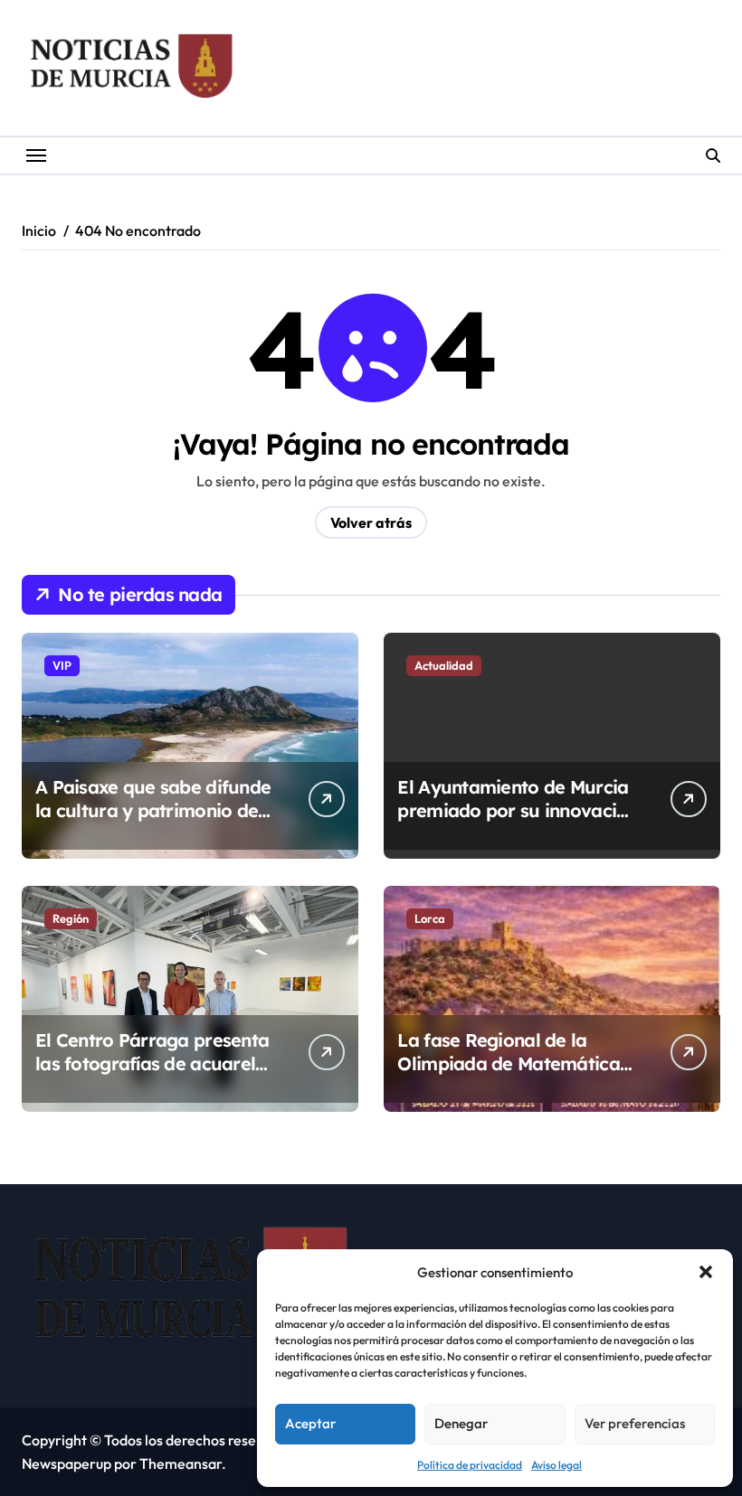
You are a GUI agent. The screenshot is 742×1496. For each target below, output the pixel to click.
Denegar (461, 1423)
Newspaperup (66, 1463)
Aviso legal (556, 1465)
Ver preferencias (635, 1423)
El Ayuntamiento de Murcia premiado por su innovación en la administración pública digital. (517, 822)
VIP (61, 665)
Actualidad (443, 665)
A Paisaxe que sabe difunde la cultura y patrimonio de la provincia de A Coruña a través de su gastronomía (153, 822)
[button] (706, 1272)
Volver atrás (371, 522)
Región (70, 918)
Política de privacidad (469, 1465)
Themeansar (180, 1463)
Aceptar (310, 1423)
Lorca (429, 918)
